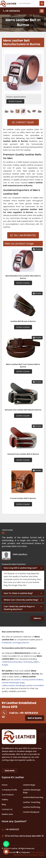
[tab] (23, 568)
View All (37, 618)
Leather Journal (21, 679)
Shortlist (38, 249)
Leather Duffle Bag (31, 807)
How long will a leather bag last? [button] (20, 568)
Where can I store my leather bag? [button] (21, 599)
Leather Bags (29, 785)
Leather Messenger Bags (13, 682)
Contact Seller (24, 122)
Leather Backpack (31, 812)
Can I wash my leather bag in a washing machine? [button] (19, 608)
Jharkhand (6, 662)
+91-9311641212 (12, 11)
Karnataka (17, 662)
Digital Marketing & (20, 855)
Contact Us (7, 809)
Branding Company (36, 855)
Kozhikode (6, 642)
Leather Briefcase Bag (33, 797)
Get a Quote (35, 717)
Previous (6, 79)
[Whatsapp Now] (6, 844)
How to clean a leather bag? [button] (18, 593)
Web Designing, (38, 852)
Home (4, 785)
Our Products (8, 794)
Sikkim (36, 662)
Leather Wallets (36, 679)
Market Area (7, 814)
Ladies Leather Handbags (13, 685)
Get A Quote (24, 283)
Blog (4, 804)
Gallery (5, 799)
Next (40, 79)
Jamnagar (16, 642)
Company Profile (9, 789)
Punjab (5, 664)
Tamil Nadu (27, 662)
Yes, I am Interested (24, 235)
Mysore (25, 642)
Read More (9, 770)
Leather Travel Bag (31, 802)
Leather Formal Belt (35, 685)
